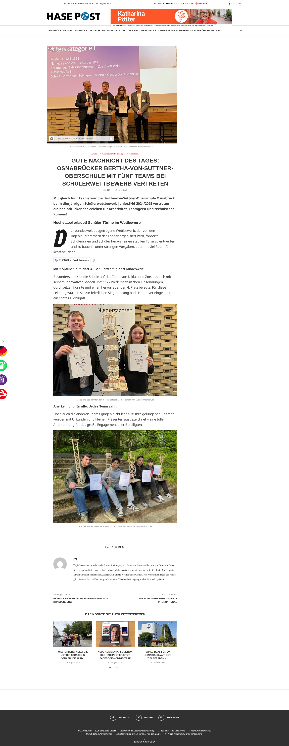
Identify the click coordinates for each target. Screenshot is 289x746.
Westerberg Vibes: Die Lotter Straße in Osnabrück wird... (73, 654)
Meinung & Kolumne (154, 30)
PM (108, 190)
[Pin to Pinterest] (119, 547)
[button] (56, 3)
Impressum (159, 3)
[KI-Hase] (52, 138)
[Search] (241, 30)
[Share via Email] (123, 547)
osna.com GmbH (108, 730)
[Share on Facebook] (112, 547)
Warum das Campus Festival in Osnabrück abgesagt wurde (91, 3)
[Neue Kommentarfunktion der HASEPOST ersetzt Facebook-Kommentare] (115, 634)
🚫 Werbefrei (201, 3)
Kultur (126, 30)
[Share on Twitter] (116, 547)
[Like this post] (108, 547)
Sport (136, 30)
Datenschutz (172, 3)
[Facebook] (230, 4)
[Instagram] (240, 4)
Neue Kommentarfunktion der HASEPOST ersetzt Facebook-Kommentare (115, 654)
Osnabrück (54, 30)
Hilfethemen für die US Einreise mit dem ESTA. (138, 734)
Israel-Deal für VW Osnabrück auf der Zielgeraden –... (158, 654)
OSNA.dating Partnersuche (99, 734)
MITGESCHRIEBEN (178, 30)
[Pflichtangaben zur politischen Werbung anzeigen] (215, 25)
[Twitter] (235, 4)
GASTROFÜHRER (200, 30)
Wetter (216, 30)
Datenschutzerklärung (143, 730)
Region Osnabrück (75, 30)
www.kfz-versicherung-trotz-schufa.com (183, 734)
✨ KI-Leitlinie (186, 3)
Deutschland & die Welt (104, 30)
